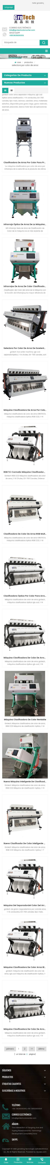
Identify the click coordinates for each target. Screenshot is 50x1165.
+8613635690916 (16, 35)
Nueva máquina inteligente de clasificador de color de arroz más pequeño (26, 782)
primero (10, 1048)
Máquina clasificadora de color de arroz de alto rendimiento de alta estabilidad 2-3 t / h (26, 1029)
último (41, 1048)
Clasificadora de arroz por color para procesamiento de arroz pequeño (26, 163)
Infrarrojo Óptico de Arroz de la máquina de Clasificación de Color (26, 224)
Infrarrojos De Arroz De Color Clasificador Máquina (26, 286)
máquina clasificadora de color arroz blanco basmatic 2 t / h (26, 967)
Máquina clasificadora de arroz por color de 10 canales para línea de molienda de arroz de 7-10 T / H (26, 410)
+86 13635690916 (19, 1108)
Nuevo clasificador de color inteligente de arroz (26, 843)
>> (32, 1048)
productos (28, 62)
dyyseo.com (41, 1152)
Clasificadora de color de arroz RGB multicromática (26, 534)
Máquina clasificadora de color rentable (25, 720)
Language (8, 7)
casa (19, 62)
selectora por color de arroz (25, 65)
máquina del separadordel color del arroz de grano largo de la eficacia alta (26, 905)
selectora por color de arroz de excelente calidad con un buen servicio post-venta (26, 348)
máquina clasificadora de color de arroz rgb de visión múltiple (26, 658)
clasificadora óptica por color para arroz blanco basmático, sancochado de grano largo (26, 596)
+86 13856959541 (34, 1108)
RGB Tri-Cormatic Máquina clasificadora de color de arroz (26, 472)
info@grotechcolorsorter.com (22, 30)
